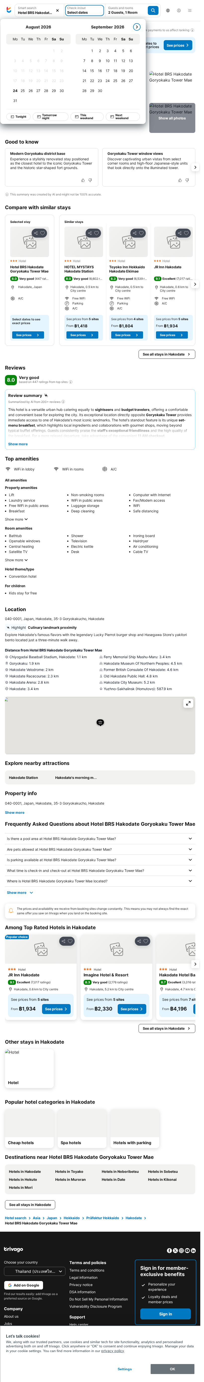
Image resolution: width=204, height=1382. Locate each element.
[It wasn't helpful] (90, 180)
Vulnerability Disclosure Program (95, 1306)
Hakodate (134, 1218)
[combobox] (39, 10)
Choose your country (21, 1262)
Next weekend (122, 116)
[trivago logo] (9, 10)
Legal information (83, 1277)
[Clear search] (57, 10)
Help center (78, 1324)
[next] (137, 27)
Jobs (8, 1323)
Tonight (20, 116)
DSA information (82, 1292)
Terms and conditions (86, 1270)
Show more (14, 519)
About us (11, 1316)
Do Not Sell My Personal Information (98, 1299)
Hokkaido (72, 1218)
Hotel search (15, 1218)
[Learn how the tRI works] (71, 382)
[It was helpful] (83, 180)
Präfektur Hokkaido (102, 1218)
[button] (39, 10)
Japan (52, 1218)
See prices (175, 45)
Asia (36, 1218)
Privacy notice (81, 1285)
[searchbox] (39, 12)
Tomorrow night (49, 116)
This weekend (86, 116)
